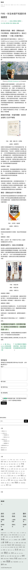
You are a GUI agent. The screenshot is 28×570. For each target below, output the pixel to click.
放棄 (21, 471)
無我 (19, 473)
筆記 (11, 23)
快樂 (2, 469)
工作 (17, 464)
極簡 (10, 473)
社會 (14, 475)
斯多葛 (2, 473)
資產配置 (2, 482)
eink (8, 459)
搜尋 (26, 421)
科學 (19, 475)
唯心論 (20, 461)
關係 (19, 482)
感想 (12, 469)
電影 (4, 485)
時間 (7, 473)
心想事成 (11, 466)
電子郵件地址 (4, 387)
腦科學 (14, 478)
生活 (8, 475)
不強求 (14, 459)
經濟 (7, 478)
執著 (23, 461)
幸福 (22, 464)
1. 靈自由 (3, 431)
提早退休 (8, 23)
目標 (12, 475)
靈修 (7, 485)
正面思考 (13, 473)
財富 (25, 480)
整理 (24, 471)
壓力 (2, 464)
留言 (2, 366)
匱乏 (10, 461)
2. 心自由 (3, 433)
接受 (6, 471)
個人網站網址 (4, 392)
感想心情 (3, 447)
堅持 (25, 461)
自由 (24, 478)
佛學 (22, 459)
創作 (7, 461)
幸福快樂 (5, 435)
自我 (22, 478)
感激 (14, 469)
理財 (1, 475)
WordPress (7, 567)
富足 (4, 23)
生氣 (6, 475)
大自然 (7, 464)
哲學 (18, 461)
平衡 (19, 464)
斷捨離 (5, 473)
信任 (24, 459)
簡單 (2, 478)
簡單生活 (5, 437)
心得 (5, 466)
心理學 (18, 466)
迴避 (5, 482)
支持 (19, 471)
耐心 (11, 478)
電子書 (2, 485)
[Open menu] (1, 504)
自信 (19, 478)
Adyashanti (3, 459)
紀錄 (4, 478)
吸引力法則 (14, 461)
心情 (7, 466)
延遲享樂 (2, 466)
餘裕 (10, 485)
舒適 (4, 480)
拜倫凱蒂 (3, 471)
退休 (8, 482)
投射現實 (22, 469)
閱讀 (18, 23)
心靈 (22, 466)
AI (6, 459)
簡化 (25, 475)
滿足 (17, 473)
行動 (6, 480)
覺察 (9, 480)
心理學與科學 (4, 445)
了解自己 (17, 459)
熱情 (24, 473)
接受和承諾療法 (11, 471)
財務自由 (14, 23)
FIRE (2, 23)
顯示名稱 (3, 381)
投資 (26, 469)
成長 (20, 469)
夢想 (4, 464)
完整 (9, 464)
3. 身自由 (11, 21)
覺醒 (12, 480)
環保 (4, 475)
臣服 (17, 478)
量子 (10, 482)
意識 (7, 469)
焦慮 (21, 473)
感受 (9, 469)
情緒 (5, 469)
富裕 (12, 464)
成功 (17, 469)
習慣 (9, 478)
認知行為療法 (15, 480)
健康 (2, 461)
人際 (20, 459)
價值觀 (5, 461)
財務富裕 (15, 21)
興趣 (1, 480)
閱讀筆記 (19, 21)
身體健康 (5, 443)
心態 (14, 466)
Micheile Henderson (13, 81)
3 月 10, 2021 (4, 21)
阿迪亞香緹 (23, 482)
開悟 (13, 482)
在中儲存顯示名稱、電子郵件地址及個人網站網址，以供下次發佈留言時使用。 (15, 399)
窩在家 (2, 2)
